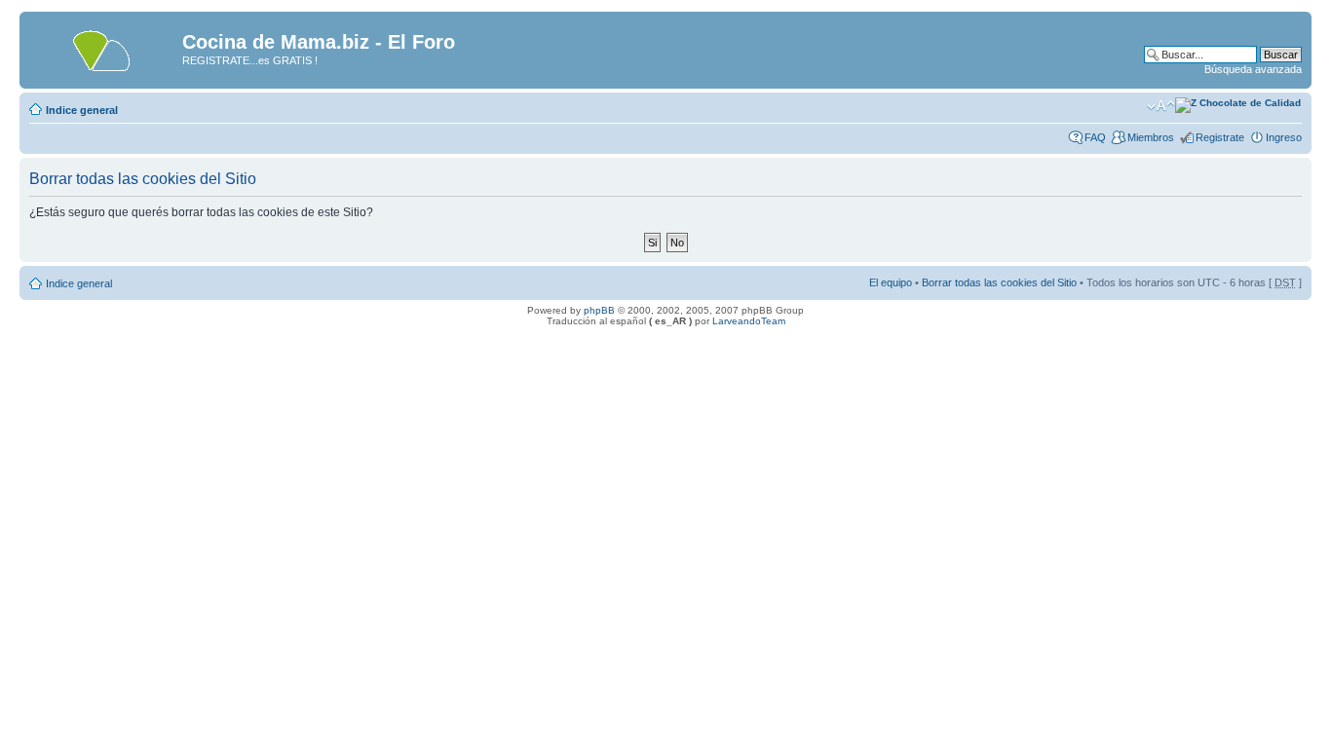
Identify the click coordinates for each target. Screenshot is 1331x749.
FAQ (1095, 137)
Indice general (82, 110)
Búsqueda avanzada (1253, 69)
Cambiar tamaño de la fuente (1161, 106)
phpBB (599, 310)
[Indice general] (103, 48)
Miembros (1150, 137)
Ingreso (1284, 137)
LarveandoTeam (748, 321)
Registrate (1220, 137)
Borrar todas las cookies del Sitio (999, 282)
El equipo (890, 282)
